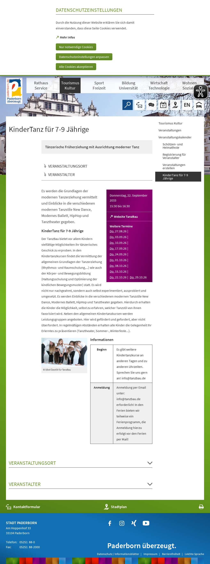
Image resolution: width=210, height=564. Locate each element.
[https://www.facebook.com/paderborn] (109, 523)
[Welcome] (187, 105)
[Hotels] (199, 105)
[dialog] (105, 38)
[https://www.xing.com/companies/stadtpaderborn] (134, 523)
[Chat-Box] (151, 105)
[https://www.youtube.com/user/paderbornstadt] (146, 523)
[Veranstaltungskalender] (163, 105)
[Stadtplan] (175, 105)
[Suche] (127, 105)
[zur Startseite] (14, 91)
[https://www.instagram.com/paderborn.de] (122, 523)
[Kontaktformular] (139, 105)
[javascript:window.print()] (197, 508)
